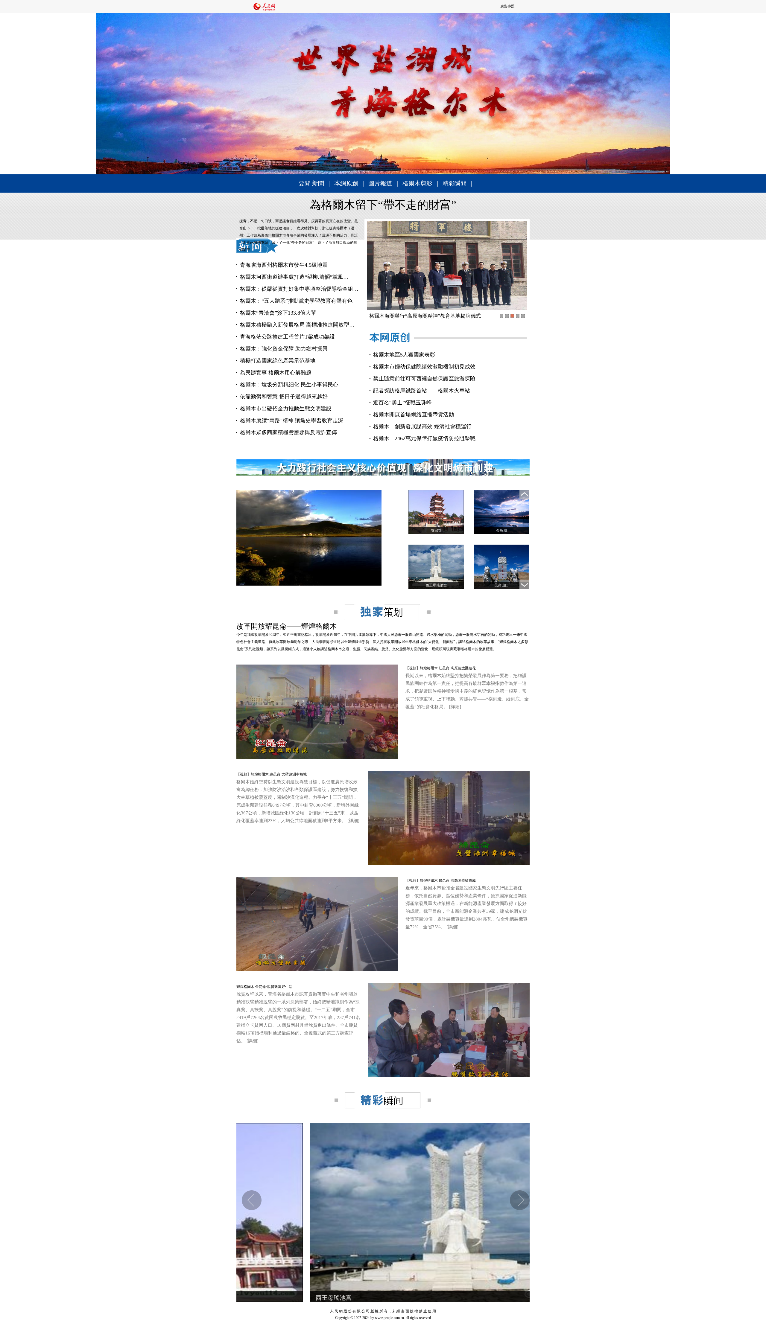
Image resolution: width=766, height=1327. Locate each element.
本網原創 (346, 183)
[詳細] (455, 706)
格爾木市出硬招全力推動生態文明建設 (286, 409)
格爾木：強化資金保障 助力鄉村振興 (284, 349)
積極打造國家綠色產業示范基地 (277, 361)
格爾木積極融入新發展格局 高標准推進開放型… (297, 325)
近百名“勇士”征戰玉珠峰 (402, 403)
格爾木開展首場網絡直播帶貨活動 (413, 415)
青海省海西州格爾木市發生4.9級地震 (284, 265)
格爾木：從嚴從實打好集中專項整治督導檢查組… (299, 289)
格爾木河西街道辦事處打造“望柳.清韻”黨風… (294, 277)
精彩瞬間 (454, 183)
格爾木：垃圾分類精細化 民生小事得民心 (289, 385)
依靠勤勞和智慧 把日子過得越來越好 (284, 397)
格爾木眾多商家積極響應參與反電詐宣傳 (288, 432)
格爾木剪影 (417, 183)
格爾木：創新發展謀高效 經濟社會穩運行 (422, 426)
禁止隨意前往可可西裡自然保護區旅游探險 (424, 379)
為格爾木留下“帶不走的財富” (383, 205)
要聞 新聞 (311, 183)
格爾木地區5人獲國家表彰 (404, 355)
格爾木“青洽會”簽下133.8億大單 (278, 313)
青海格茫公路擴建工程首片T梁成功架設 (287, 337)
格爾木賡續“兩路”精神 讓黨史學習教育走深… (294, 420)
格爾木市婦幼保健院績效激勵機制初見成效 (424, 367)
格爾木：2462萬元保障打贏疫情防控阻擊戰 (424, 438)
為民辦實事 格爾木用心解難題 (275, 373)
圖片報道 (380, 183)
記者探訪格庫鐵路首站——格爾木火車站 (421, 391)
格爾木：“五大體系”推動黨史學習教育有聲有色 (296, 301)
